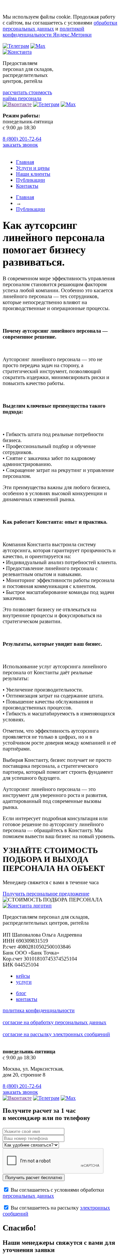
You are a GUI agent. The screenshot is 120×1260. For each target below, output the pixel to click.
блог (21, 993)
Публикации (30, 180)
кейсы (23, 976)
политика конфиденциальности (39, 1010)
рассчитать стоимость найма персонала (27, 95)
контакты (26, 999)
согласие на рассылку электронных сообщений (56, 1034)
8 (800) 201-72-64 (22, 139)
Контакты (27, 186)
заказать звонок (20, 145)
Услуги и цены (33, 168)
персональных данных (28, 1196)
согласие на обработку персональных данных (54, 1022)
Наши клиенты (33, 174)
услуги (24, 982)
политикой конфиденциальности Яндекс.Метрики (47, 31)
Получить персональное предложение (46, 893)
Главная (25, 162)
